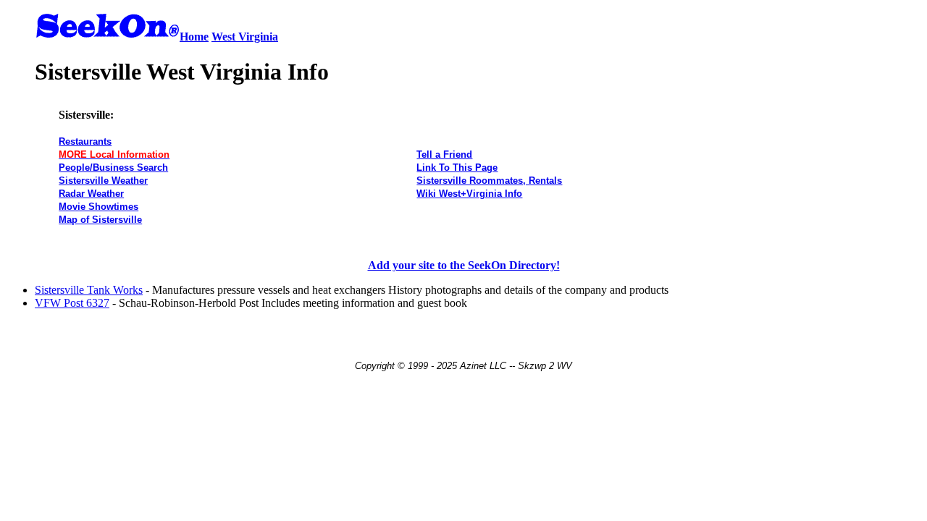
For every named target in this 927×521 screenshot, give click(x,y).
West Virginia (244, 36)
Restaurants (85, 141)
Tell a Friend (444, 154)
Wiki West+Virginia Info (469, 193)
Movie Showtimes (98, 206)
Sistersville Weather (103, 180)
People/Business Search (113, 167)
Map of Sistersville (100, 219)
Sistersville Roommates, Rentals (489, 180)
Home (194, 36)
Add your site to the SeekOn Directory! (464, 265)
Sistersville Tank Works (89, 290)
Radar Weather (91, 193)
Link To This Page (457, 167)
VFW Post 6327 (72, 303)
